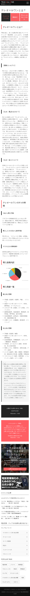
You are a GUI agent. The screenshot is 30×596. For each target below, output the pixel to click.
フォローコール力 (7, 549)
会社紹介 (3, 591)
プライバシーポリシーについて (13, 591)
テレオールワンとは (6, 17)
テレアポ (4, 573)
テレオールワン (6, 582)
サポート (16, 582)
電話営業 (4, 564)
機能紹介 (15, 17)
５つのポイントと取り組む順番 (11, 532)
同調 (23, 577)
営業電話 (20, 564)
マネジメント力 (7, 554)
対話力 (4, 545)
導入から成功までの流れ (24, 17)
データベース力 (7, 537)
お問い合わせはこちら (15, 469)
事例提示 (22, 569)
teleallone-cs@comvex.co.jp (15, 435)
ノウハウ (12, 564)
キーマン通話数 (7, 541)
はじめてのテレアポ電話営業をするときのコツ (13, 498)
